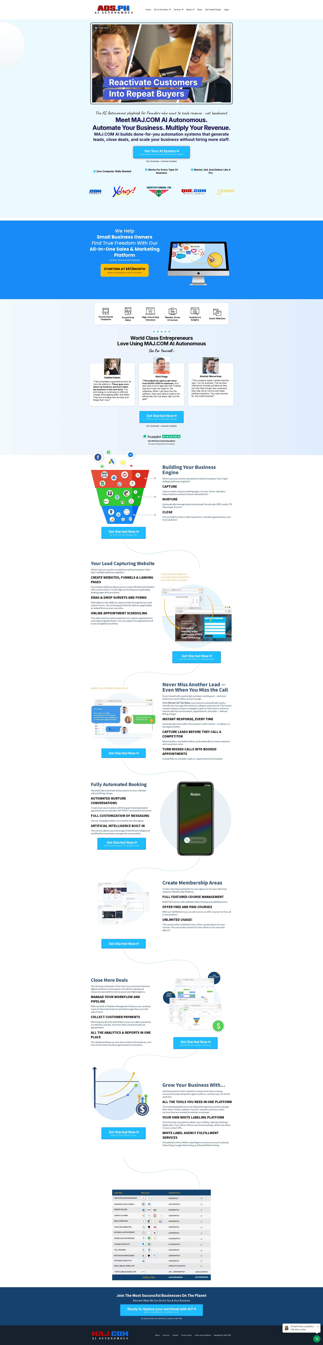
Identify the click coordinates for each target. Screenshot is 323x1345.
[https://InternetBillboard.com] (219, 191)
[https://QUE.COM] (150, 192)
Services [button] (177, 9)
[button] (170, 9)
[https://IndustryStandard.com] (115, 191)
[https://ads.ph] (113, 9)
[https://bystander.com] (184, 192)
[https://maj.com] (110, 1335)
